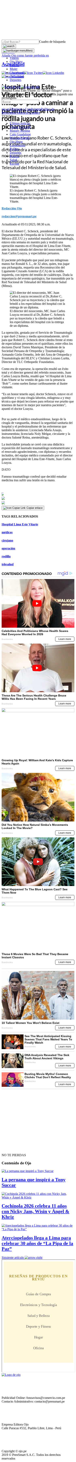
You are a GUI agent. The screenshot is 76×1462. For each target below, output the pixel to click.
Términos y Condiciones (25, 109)
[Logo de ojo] (11, 87)
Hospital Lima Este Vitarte (20, 524)
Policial (14, 65)
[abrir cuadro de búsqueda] (9, 46)
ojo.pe (6, 109)
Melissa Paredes (20, 138)
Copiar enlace (35, 507)
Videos (14, 58)
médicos (7, 532)
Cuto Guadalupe (20, 134)
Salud (13, 160)
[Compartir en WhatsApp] (38, 503)
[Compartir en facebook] (38, 494)
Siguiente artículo (13, 1257)
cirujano (7, 540)
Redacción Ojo (12, 208)
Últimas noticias (20, 123)
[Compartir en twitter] (38, 498)
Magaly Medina (20, 130)
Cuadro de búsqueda (52, 41)
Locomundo (17, 72)
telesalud (8, 564)
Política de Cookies (27, 112)
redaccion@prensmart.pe (19, 216)
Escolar (14, 163)
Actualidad (17, 76)
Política (14, 149)
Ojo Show (16, 61)
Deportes (15, 80)
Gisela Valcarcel (20, 127)
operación (8, 548)
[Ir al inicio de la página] (11, 1148)
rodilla (6, 556)
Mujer (13, 69)
